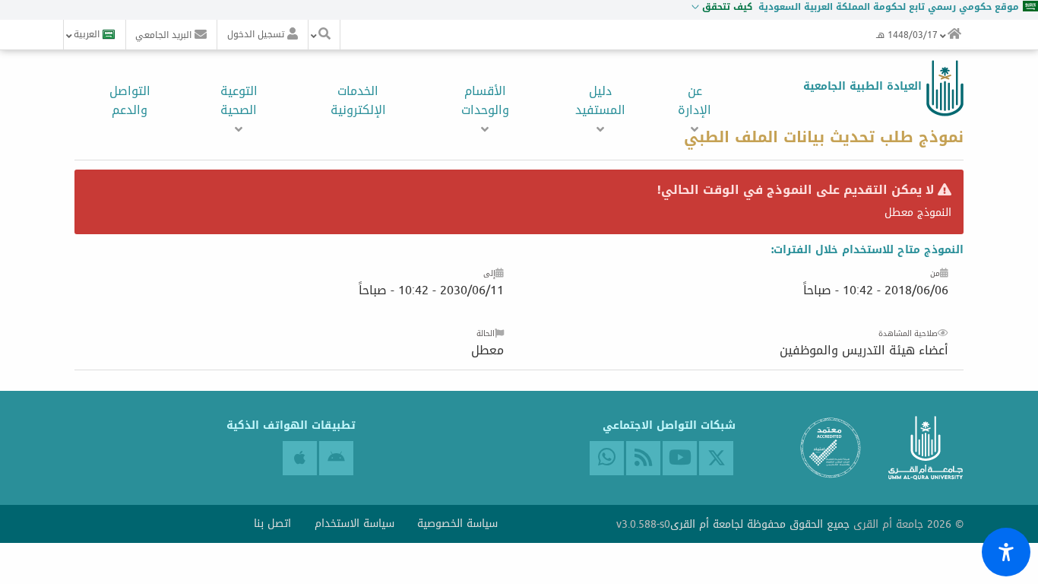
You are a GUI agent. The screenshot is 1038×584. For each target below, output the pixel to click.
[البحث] (324, 34)
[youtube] (680, 458)
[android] (336, 458)
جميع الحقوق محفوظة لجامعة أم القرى (760, 524)
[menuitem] (954, 34)
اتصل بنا (272, 524)
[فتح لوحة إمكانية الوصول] (1006, 552)
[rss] (643, 458)
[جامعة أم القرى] (943, 88)
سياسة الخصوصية (457, 524)
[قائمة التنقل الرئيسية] (954, 34)
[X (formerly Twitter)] (716, 458)
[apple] (300, 458)
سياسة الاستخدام (354, 524)
